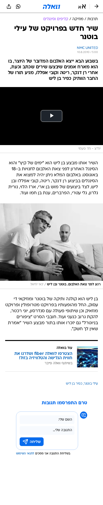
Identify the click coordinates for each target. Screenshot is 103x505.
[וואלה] (51, 6)
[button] (82, 6)
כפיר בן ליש (74, 383)
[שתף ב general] (8, 6)
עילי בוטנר (91, 383)
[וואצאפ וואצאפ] (18, 6)
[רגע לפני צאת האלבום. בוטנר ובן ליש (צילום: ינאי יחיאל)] (51, 246)
